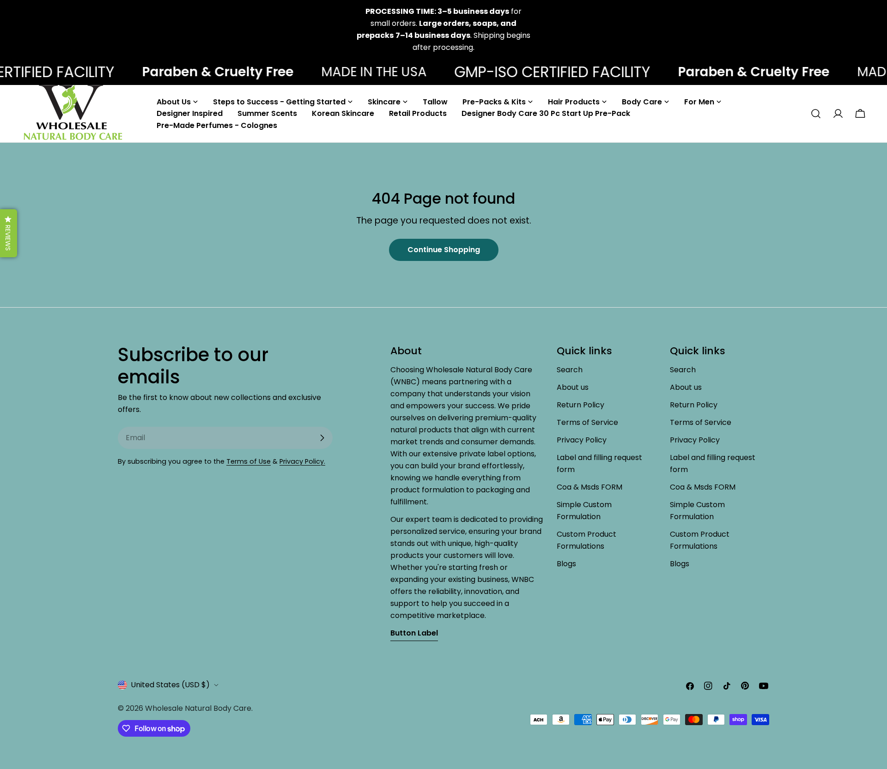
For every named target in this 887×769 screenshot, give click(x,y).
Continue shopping (443, 249)
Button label (414, 633)
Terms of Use (248, 461)
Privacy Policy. (302, 461)
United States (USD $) (170, 684)
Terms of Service (587, 422)
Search (570, 369)
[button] (8, 233)
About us (573, 387)
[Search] (816, 113)
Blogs (566, 563)
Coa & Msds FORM (589, 487)
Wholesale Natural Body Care (198, 708)
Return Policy (580, 405)
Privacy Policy (582, 440)
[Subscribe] (322, 438)
